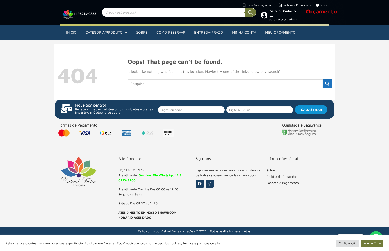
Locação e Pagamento (283, 183)
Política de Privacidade (283, 176)
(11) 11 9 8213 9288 (131, 170)
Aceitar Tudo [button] (372, 243)
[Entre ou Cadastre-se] (264, 15)
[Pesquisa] (250, 12)
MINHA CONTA (244, 32)
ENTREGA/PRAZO (208, 32)
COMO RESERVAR (170, 32)
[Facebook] (200, 184)
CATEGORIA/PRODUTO (104, 32)
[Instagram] (210, 184)
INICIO (71, 32)
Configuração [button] (347, 243)
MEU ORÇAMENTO (280, 32)
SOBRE (141, 32)
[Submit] (327, 83)
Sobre (271, 170)
